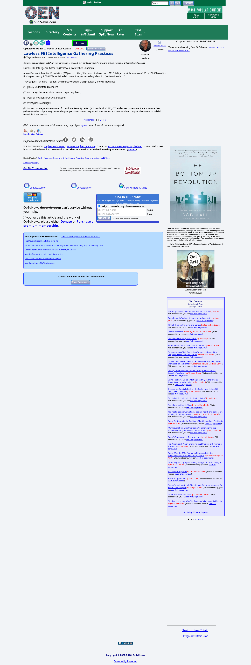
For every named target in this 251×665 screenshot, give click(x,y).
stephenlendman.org (55, 146)
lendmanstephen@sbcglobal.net (125, 146)
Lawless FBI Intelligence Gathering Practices (68, 53)
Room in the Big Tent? (177, 471)
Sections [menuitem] (34, 32)
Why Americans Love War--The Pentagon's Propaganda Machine (195, 501)
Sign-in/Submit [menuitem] (87, 32)
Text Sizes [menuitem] (138, 32)
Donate (66, 221)
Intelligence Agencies (74, 158)
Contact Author (38, 187)
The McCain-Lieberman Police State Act (41, 241)
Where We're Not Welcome (179, 494)
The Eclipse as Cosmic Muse (180, 405)
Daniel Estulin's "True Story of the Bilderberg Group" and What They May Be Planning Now (64, 245)
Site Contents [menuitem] (69, 32)
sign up (84, 125)
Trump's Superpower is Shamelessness (184, 437)
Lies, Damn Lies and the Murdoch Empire (43, 258)
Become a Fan (160, 45)
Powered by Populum (125, 661)
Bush (40, 158)
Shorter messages (175, 332)
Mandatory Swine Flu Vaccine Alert (39, 263)
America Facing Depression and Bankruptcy (43, 254)
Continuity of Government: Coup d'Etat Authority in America (50, 250)
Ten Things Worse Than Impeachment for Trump (189, 311)
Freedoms (48, 158)
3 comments (72, 57)
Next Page (89, 119)
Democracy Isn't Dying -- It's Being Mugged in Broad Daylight (194, 462)
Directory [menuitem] (52, 32)
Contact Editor (84, 187)
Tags (105, 158)
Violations (96, 158)
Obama (88, 158)
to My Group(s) (31, 162)
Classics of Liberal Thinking (195, 630)
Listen (80, 43)
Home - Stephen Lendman (81, 146)
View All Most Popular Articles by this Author (80, 236)
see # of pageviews (198, 313)
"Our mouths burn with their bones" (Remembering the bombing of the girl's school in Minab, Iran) (192, 429)
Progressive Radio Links (195, 636)
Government (58, 158)
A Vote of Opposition (176, 478)
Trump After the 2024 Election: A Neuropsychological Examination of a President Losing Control (190, 454)
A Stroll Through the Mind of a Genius (184, 325)
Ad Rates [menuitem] (120, 32)
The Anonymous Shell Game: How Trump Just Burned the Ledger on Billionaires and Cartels (192, 353)
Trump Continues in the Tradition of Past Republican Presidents (195, 421)
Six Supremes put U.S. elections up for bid (186, 345)
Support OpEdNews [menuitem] (105, 32)
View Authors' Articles (135, 187)
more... (132, 149)
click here (199, 519)
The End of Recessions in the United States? (187, 398)
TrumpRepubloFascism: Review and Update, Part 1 (189, 318)
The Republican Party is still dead (182, 338)
